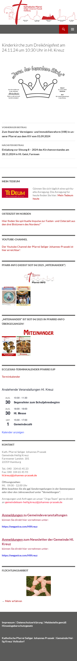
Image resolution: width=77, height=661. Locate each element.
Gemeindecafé (23, 424)
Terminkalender (11, 376)
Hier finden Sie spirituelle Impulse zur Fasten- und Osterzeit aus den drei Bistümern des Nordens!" (38, 222)
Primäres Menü (72, 29)
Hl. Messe (20, 413)
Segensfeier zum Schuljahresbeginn (37, 402)
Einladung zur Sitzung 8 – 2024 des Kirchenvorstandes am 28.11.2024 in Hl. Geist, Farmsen (35, 150)
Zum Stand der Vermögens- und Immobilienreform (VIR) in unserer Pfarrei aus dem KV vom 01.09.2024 (38, 132)
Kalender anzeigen (13, 432)
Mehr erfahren (13, 601)
